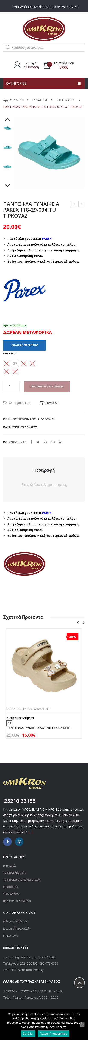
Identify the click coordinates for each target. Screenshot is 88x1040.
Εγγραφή (30, 63)
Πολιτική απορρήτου (53, 1033)
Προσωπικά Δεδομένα (17, 901)
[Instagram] (19, 841)
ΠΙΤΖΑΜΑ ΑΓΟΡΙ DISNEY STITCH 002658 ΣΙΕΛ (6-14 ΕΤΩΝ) (82, 204)
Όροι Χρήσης (11, 894)
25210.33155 (52, 7)
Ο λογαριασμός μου (15, 921)
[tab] (44, 470)
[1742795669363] (7, 147)
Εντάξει (28, 1033)
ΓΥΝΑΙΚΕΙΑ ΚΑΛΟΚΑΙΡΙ (36, 709)
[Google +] (53, 442)
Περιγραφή (44, 470)
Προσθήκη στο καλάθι (47, 386)
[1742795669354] (7, 166)
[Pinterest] (45, 442)
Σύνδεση (32, 67)
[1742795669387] (7, 128)
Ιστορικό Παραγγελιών (17, 928)
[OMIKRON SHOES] (44, 28)
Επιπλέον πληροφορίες (44, 484)
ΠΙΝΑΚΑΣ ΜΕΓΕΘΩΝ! (24, 345)
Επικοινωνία (10, 936)
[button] (15, 363)
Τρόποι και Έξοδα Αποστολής (21, 880)
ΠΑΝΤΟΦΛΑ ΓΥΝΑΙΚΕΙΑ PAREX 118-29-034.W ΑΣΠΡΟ (74, 204)
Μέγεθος (10, 353)
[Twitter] (38, 442)
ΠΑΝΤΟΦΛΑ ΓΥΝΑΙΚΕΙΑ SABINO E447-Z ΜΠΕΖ (39, 728)
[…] (30, 832)
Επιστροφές (10, 887)
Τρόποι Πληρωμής (14, 872)
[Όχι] (82, 1024)
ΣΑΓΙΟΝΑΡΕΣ (65, 100)
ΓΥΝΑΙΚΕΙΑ (39, 100)
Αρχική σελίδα (13, 100)
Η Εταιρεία (9, 865)
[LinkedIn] (60, 442)
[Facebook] (31, 442)
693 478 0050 (70, 7)
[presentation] (77, 623)
